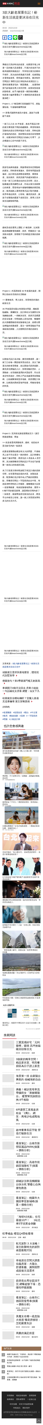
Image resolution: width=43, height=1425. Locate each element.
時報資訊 (16, 1408)
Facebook (4, 37)
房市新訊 (35, 1227)
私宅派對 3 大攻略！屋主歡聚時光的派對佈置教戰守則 (28, 1247)
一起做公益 (31, 1399)
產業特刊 (35, 1137)
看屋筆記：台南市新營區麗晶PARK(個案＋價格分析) (28, 1147)
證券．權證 (22, 1237)
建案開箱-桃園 (22, 1210)
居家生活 (35, 1070)
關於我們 (26, 1408)
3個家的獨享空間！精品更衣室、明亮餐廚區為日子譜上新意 (28, 1062)
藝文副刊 (35, 1337)
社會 (33, 1103)
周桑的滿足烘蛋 (25, 1333)
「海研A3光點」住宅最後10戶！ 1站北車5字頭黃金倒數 (28, 1220)
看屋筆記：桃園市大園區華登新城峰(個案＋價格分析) (28, 1201)
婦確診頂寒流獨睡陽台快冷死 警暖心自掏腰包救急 (28, 1184)
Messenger (10, 37)
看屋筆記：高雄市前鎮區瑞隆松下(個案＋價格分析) (28, 1165)
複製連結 (20, 37)
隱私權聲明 (20, 1399)
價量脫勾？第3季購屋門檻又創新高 (21, 680)
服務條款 (10, 1399)
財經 (33, 1053)
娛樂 (33, 1327)
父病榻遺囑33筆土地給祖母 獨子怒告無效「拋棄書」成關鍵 (24, 1378)
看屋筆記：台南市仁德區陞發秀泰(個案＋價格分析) (28, 1301)
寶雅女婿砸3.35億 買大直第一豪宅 (19, 1366)
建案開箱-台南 (22, 1156)
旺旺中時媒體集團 (26, 1404)
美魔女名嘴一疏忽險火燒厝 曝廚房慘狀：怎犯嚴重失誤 (28, 1320)
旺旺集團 (13, 1404)
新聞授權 (32, 1395)
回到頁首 (38, 1420)
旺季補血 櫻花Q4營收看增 (17, 1233)
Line (15, 37)
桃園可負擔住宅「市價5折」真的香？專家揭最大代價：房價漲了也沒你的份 (24, 1355)
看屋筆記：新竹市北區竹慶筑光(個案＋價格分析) (24, 1372)
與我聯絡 (10, 1395)
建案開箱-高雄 (22, 1175)
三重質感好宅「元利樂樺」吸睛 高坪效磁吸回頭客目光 (28, 1046)
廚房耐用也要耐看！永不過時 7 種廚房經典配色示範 (23, 1361)
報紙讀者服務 (21, 1395)
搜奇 (33, 1083)
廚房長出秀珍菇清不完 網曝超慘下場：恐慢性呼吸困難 (28, 1284)
